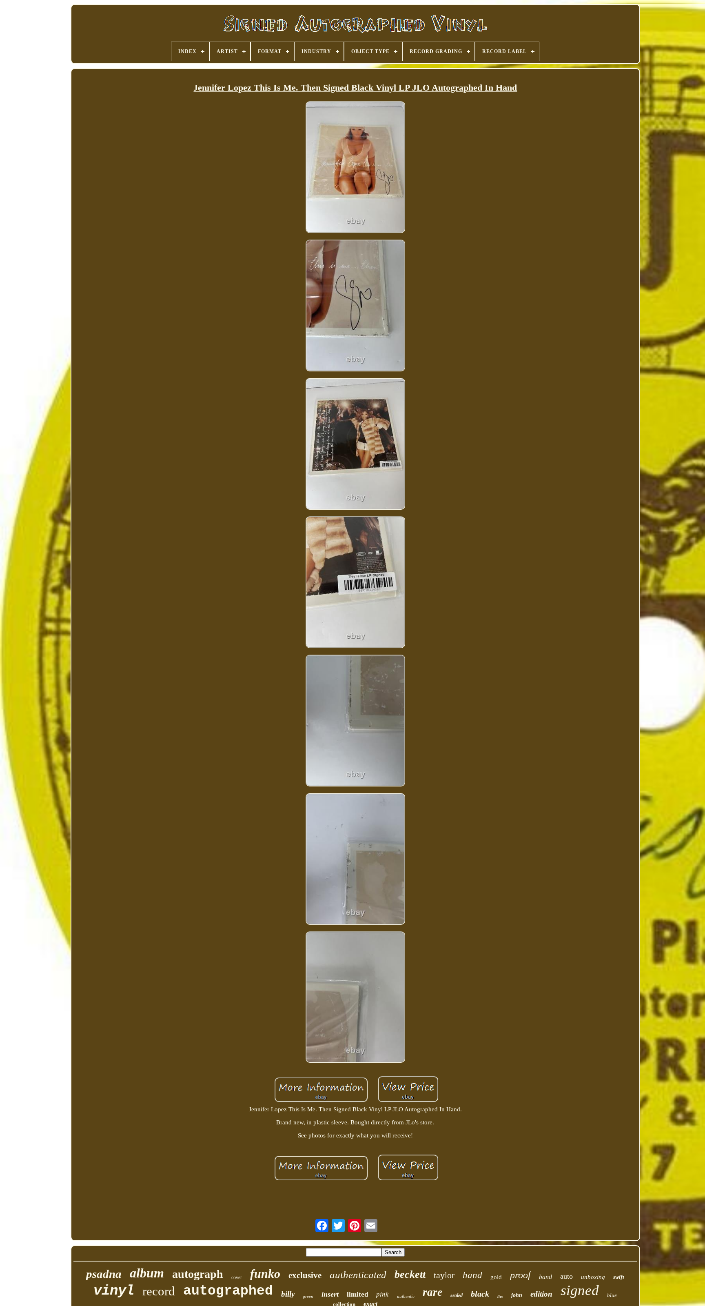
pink (382, 1294)
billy (288, 1294)
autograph (197, 1274)
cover (236, 1277)
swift (618, 1277)
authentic (406, 1296)
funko (265, 1273)
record (158, 1291)
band (545, 1276)
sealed (456, 1295)
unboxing (593, 1277)
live (500, 1296)
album (147, 1273)
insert (330, 1294)
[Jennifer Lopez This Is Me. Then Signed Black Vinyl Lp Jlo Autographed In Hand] (355, 168)
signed (580, 1290)
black (480, 1293)
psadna (104, 1273)
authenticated (358, 1274)
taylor (444, 1275)
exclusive (304, 1275)
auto (566, 1276)
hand (472, 1275)
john (516, 1295)
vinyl (113, 1291)
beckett (410, 1274)
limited (357, 1294)
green (308, 1296)
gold (496, 1277)
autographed (228, 1291)
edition (541, 1294)
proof (520, 1275)
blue (612, 1295)
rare (432, 1292)
